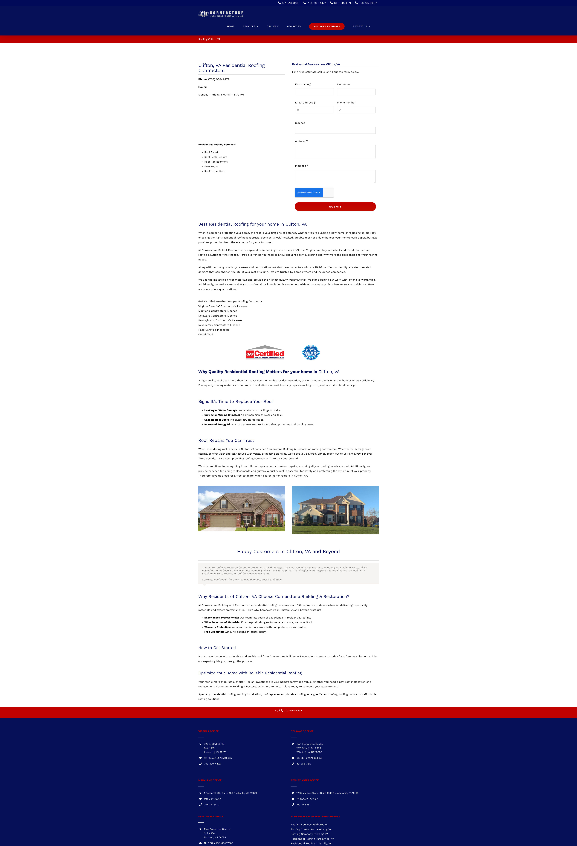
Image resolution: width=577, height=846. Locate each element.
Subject (300, 122)
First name (303, 84)
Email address (305, 102)
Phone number (346, 102)
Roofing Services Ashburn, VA (309, 824)
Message (301, 165)
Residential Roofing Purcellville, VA (312, 838)
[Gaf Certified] (265, 345)
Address (301, 141)
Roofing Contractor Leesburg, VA (311, 829)
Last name (343, 84)
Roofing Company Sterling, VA (309, 834)
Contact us (323, 656)
